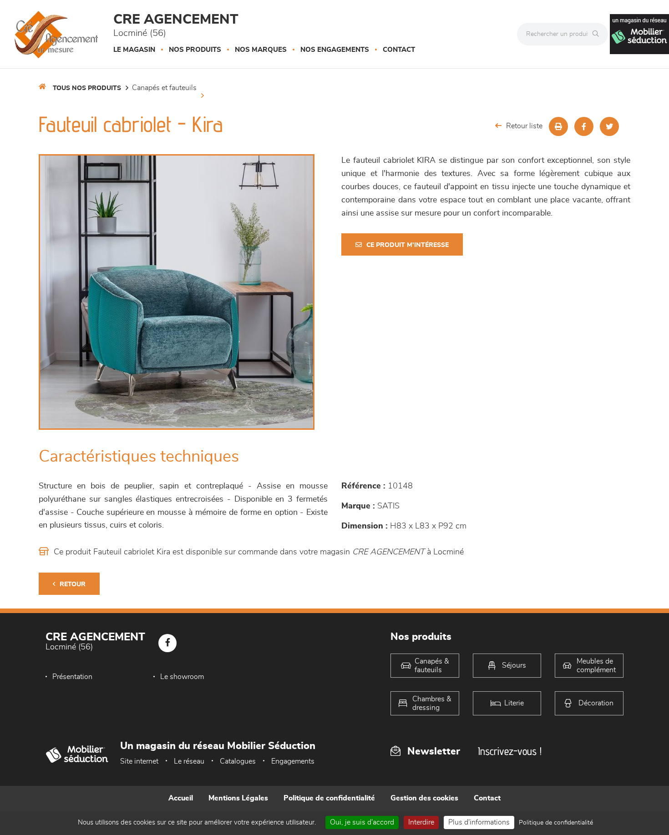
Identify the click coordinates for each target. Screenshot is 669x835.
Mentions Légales (238, 798)
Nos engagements (334, 49)
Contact (399, 49)
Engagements (292, 761)
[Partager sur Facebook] (583, 126)
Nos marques (261, 49)
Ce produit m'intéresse (407, 245)
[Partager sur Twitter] (609, 126)
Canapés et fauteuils (164, 87)
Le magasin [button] (134, 49)
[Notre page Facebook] (167, 643)
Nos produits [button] (195, 49)
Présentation (72, 676)
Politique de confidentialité (329, 798)
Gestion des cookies (424, 798)
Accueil (180, 798)
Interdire (421, 822)
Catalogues (238, 761)
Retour (73, 584)
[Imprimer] (558, 126)
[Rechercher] (598, 34)
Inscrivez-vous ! (510, 751)
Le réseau (189, 761)
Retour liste (524, 126)
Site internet (139, 761)
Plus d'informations (479, 822)
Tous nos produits (87, 88)
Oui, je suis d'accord (362, 822)
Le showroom (182, 676)
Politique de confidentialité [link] (556, 823)
